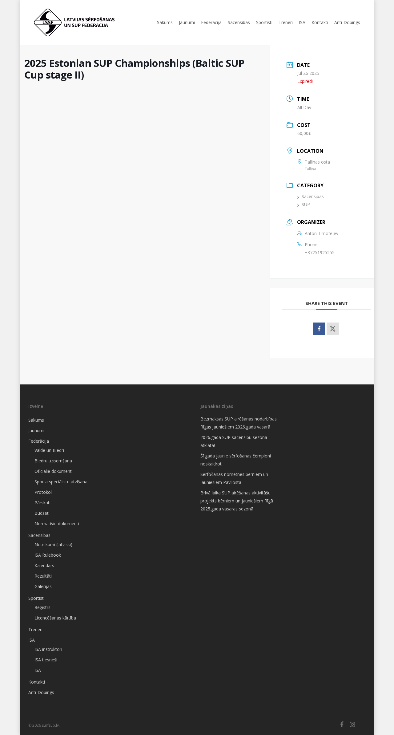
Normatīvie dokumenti (56, 523)
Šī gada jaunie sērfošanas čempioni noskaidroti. (235, 460)
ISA (31, 640)
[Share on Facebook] (319, 329)
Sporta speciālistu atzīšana (60, 482)
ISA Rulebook (47, 555)
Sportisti (36, 598)
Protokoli (43, 492)
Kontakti (36, 682)
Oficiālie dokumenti (53, 471)
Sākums (36, 420)
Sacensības (313, 196)
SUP (306, 204)
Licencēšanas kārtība (55, 618)
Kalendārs (44, 565)
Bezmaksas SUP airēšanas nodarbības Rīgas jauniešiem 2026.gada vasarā (238, 423)
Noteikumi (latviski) (53, 544)
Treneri (35, 629)
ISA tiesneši (45, 660)
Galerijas (43, 586)
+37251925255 (320, 252)
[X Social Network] (333, 329)
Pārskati (42, 503)
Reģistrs (42, 607)
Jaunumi (36, 430)
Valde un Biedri (49, 450)
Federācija (38, 441)
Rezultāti (43, 576)
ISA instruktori (48, 649)
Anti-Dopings (41, 692)
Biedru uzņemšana (53, 461)
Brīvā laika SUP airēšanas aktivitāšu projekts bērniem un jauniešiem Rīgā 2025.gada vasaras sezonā (236, 501)
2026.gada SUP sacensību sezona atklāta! (233, 441)
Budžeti (42, 513)
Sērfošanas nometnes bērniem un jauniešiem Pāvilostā (234, 478)
